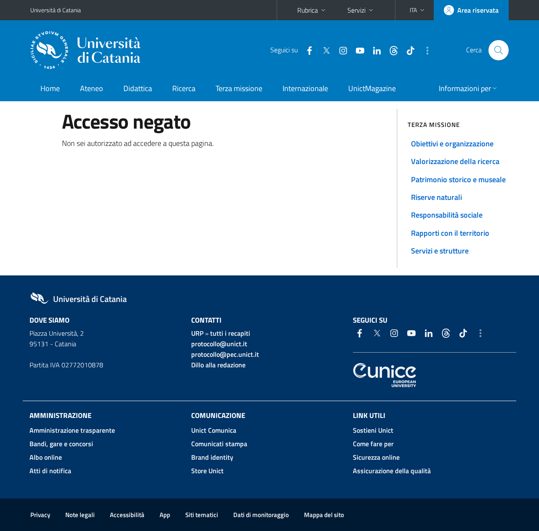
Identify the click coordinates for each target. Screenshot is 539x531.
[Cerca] (498, 50)
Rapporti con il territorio (450, 233)
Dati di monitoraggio (261, 515)
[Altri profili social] (424, 50)
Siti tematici (201, 515)
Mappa (324, 515)
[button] (418, 10)
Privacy (40, 515)
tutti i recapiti (230, 333)
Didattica (137, 88)
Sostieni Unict (373, 430)
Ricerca (183, 88)
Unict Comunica (213, 430)
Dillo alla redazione (218, 365)
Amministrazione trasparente (72, 430)
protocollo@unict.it (219, 344)
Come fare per (373, 444)
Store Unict (207, 471)
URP (197, 333)
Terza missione (239, 88)
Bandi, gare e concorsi (61, 444)
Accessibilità (127, 515)
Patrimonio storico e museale (458, 179)
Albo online (45, 457)
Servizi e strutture (440, 250)
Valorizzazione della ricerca (455, 161)
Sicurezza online (376, 457)
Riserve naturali (436, 197)
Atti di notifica (50, 471)
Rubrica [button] (307, 10)
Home (50, 88)
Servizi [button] (356, 10)
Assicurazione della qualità (392, 471)
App (165, 515)
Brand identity (212, 457)
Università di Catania (55, 9)
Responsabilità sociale (447, 215)
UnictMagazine (372, 88)
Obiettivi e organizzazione (452, 143)
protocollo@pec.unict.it (225, 354)
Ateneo (91, 88)
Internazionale (305, 88)
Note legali (80, 515)
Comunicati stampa (219, 444)
